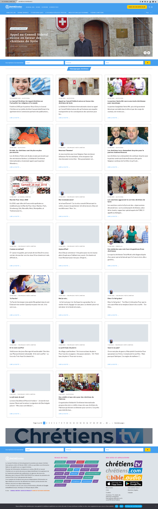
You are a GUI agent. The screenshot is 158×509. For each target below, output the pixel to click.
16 (87, 423)
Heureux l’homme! (66, 150)
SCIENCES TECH (53, 7)
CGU (107, 490)
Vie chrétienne (87, 481)
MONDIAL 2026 (30, 7)
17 (90, 423)
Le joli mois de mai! (17, 397)
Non (121, 506)
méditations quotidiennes (74, 477)
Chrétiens (80, 462)
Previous (145, 52)
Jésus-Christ (85, 469)
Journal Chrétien (12, 463)
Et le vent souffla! (17, 348)
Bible (81, 473)
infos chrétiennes (60, 485)
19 (97, 423)
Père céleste (59, 473)
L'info (95, 481)
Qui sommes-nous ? (134, 487)
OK (116, 506)
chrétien (67, 481)
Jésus (70, 469)
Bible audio (74, 473)
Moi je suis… (63, 298)
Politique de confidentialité (133, 506)
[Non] (156, 506)
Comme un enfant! (17, 249)
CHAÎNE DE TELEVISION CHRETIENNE (41, 490)
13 (77, 423)
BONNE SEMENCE (23, 12)
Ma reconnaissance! (66, 200)
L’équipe (130, 492)
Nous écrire (109, 487)
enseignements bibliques (92, 473)
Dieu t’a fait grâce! (115, 298)
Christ (76, 469)
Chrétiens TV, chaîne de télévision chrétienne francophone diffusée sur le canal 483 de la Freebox (114, 497)
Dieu (67, 473)
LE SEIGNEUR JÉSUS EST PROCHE (55, 12)
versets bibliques (60, 477)
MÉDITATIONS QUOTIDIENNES (78, 12)
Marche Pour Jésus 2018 (19, 200)
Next (148, 52)
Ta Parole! (14, 298)
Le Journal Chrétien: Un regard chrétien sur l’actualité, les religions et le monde (26, 102)
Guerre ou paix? (114, 348)
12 (74, 423)
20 (100, 423)
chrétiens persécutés (91, 462)
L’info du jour (71, 462)
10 (67, 423)
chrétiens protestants (90, 466)
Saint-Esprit (94, 469)
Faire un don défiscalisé (137, 7)
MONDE (38, 7)
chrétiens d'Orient (60, 469)
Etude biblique (88, 477)
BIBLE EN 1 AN (11, 12)
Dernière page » (119, 423)
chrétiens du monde (76, 466)
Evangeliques (76, 481)
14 (80, 423)
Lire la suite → (15, 117)
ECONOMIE (45, 7)
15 (84, 423)
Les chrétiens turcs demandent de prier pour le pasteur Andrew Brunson (126, 151)
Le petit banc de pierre (67, 348)
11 (70, 423)
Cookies (108, 492)
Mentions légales (133, 490)
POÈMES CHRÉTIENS (97, 12)
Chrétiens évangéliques (62, 466)
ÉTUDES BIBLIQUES (37, 12)
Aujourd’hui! (63, 249)
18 (94, 423)
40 (107, 423)
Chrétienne (59, 481)
